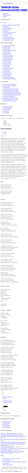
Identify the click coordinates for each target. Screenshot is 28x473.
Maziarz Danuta (7, 62)
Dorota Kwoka (6, 109)
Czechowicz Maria (7, 57)
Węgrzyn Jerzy (6, 48)
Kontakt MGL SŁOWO (8, 40)
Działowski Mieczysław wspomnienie (12, 93)
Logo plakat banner (8, 34)
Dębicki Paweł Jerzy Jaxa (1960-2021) (12, 95)
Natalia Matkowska (8, 106)
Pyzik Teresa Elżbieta (8, 68)
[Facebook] (3, 22)
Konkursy (5, 35)
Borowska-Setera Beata (9, 45)
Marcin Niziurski (7, 108)
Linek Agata (6, 112)
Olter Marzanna (7, 72)
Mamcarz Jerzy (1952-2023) (10, 101)
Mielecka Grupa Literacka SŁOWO (11, 25)
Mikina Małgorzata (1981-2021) (10, 99)
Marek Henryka (7, 60)
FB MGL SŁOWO (7, 421)
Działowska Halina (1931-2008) (10, 89)
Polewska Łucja (7, 69)
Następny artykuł (7, 396)
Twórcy (5, 122)
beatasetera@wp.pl (8, 3)
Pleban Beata (6, 66)
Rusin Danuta (6, 71)
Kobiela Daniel (6, 47)
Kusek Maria (6, 87)
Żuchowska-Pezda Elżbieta (9, 78)
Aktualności (6, 13)
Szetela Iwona (6, 75)
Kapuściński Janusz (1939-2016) (10, 90)
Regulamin (5, 31)
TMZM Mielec (6, 423)
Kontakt (5, 16)
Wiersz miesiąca (7, 15)
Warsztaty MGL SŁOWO (9, 38)
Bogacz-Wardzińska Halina (9, 50)
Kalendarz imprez (7, 28)
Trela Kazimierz (7, 63)
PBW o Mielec (6, 426)
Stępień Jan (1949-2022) (9, 96)
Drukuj (4, 132)
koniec (4, 398)
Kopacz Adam (6, 51)
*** (24, 468)
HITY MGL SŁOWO (7, 37)
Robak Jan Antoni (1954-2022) (10, 98)
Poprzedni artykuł (7, 400)
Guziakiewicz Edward (8, 56)
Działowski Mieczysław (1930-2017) (12, 92)
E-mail (4, 133)
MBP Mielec (6, 424)
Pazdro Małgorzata (8, 59)
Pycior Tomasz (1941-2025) (10, 84)
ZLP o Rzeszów (7, 427)
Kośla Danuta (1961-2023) (9, 86)
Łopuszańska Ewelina (8, 77)
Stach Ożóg (6, 111)
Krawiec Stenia (6, 53)
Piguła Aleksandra (7, 74)
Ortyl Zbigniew (6, 65)
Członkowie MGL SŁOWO (9, 32)
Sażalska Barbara (7, 54)
